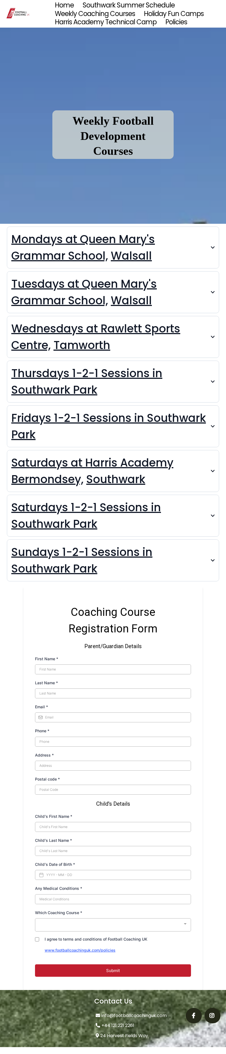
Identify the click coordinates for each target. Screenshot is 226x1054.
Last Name (46, 682)
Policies (176, 22)
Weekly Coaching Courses (95, 14)
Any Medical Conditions (58, 888)
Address (44, 755)
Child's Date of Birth (55, 864)
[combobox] (113, 925)
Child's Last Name (53, 840)
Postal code (47, 779)
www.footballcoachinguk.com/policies (80, 950)
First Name (46, 658)
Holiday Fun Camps (174, 14)
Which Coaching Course (58, 912)
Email (41, 706)
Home (64, 5)
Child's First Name (53, 816)
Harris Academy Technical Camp (106, 22)
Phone (42, 730)
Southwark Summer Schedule (129, 5)
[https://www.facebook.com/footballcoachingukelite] (194, 1015)
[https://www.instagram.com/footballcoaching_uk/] (212, 1015)
